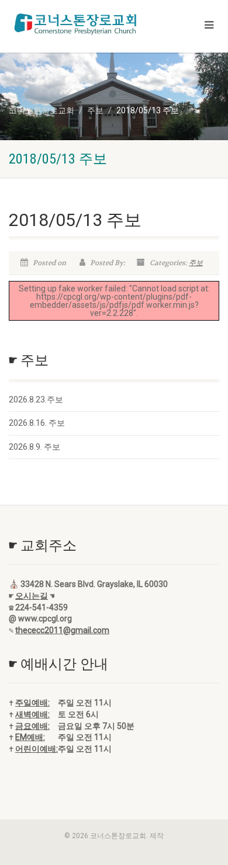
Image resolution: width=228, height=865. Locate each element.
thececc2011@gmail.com (62, 630)
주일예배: (32, 702)
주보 (196, 263)
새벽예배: (32, 714)
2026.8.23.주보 (36, 399)
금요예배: (32, 726)
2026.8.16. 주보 (37, 423)
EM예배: (30, 737)
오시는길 (31, 595)
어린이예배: (36, 748)
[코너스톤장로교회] (76, 24)
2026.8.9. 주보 (34, 446)
